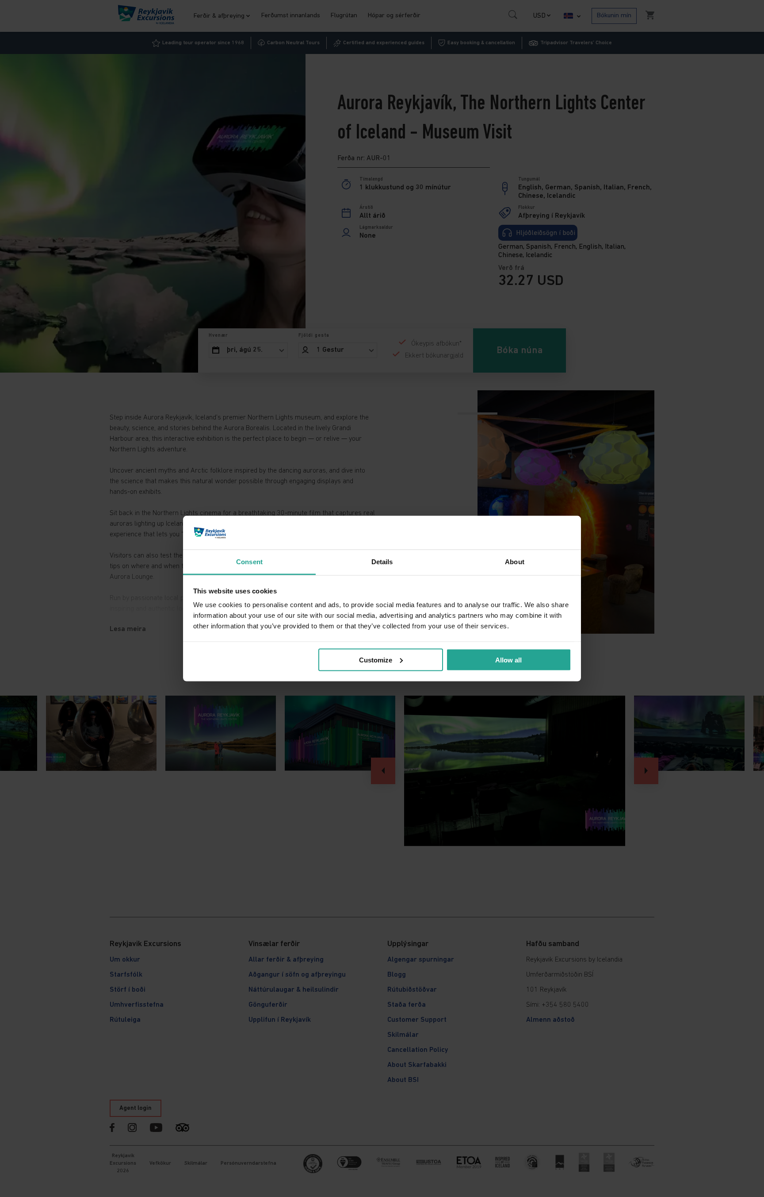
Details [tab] (382, 562)
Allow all (508, 659)
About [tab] (514, 562)
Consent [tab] (249, 562)
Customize (375, 659)
